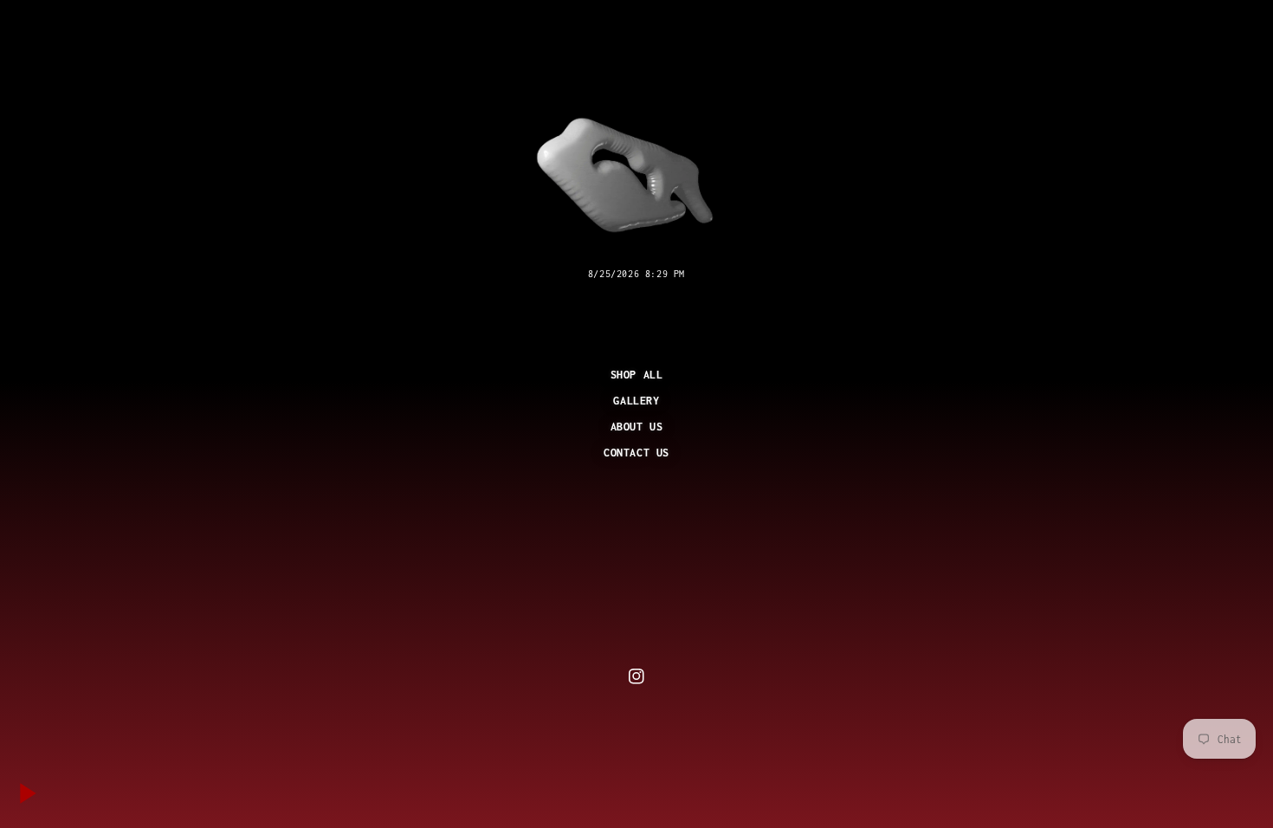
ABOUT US (637, 426)
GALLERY (636, 400)
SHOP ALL (637, 374)
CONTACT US (636, 452)
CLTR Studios (659, 719)
